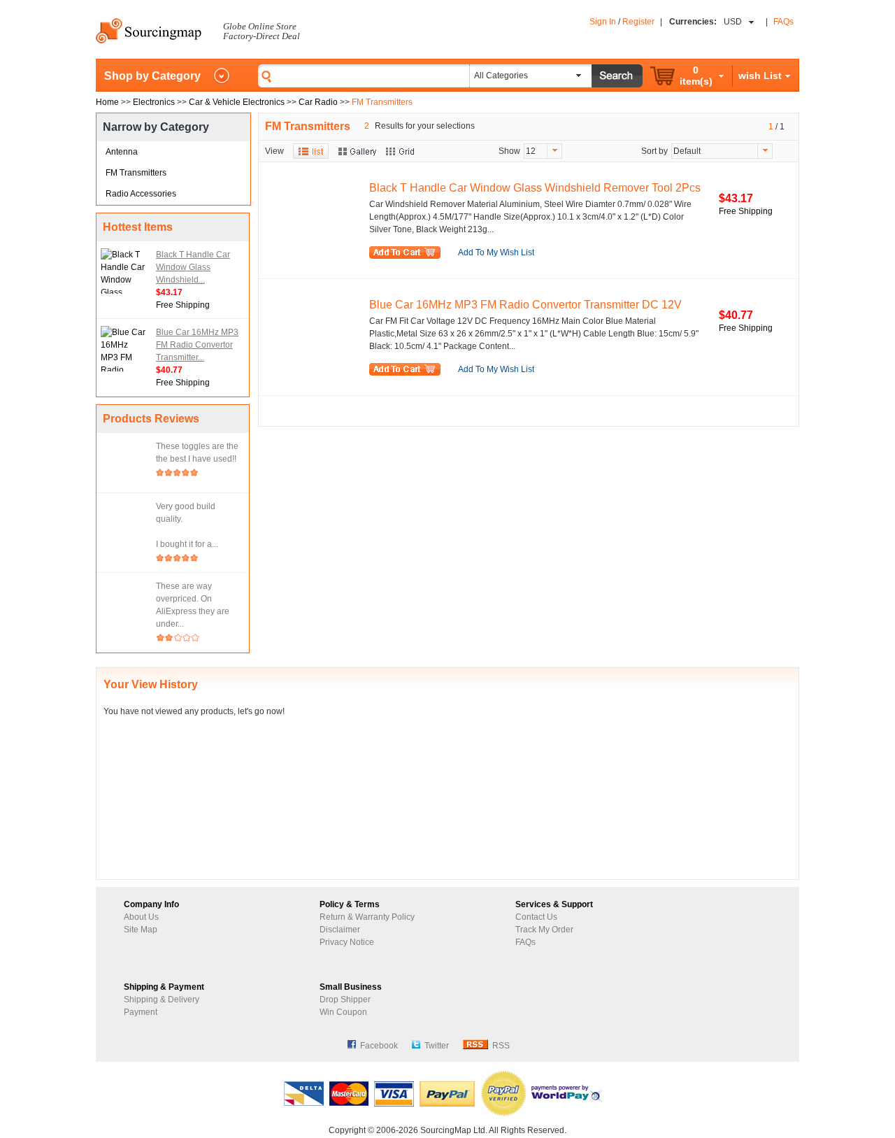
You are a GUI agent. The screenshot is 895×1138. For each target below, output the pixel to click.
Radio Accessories (141, 194)
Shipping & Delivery (161, 999)
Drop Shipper (345, 999)
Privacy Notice (347, 942)
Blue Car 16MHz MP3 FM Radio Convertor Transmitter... (197, 344)
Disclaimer (340, 929)
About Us (141, 917)
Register (638, 22)
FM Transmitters (136, 173)
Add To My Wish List (496, 252)
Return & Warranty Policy (367, 917)
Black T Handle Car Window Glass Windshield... (193, 267)
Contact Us (536, 917)
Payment (140, 1012)
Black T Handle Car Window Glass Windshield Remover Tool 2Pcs (535, 188)
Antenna (122, 152)
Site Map (140, 929)
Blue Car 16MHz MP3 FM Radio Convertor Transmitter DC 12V (525, 305)
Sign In (602, 22)
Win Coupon (343, 1012)
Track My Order (544, 929)
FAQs (783, 22)
